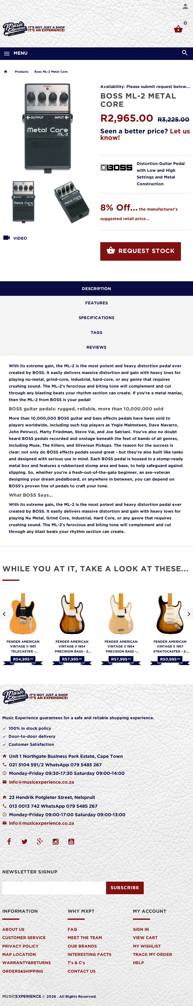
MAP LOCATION (19, 955)
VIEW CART (145, 938)
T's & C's (76, 963)
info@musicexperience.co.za (41, 782)
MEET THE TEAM (85, 938)
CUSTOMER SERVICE (24, 938)
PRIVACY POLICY (20, 946)
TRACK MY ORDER (152, 955)
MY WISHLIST (147, 946)
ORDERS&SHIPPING (22, 971)
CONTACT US (81, 971)
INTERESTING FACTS (89, 955)
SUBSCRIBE (125, 888)
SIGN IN (141, 930)
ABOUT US (13, 930)
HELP (138, 963)
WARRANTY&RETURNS (26, 963)
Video (20, 238)
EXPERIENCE (21, 996)
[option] (23, 202)
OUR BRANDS (82, 946)
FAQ (72, 930)
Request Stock (145, 251)
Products (21, 71)
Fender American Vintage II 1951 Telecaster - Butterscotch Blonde (23, 652)
